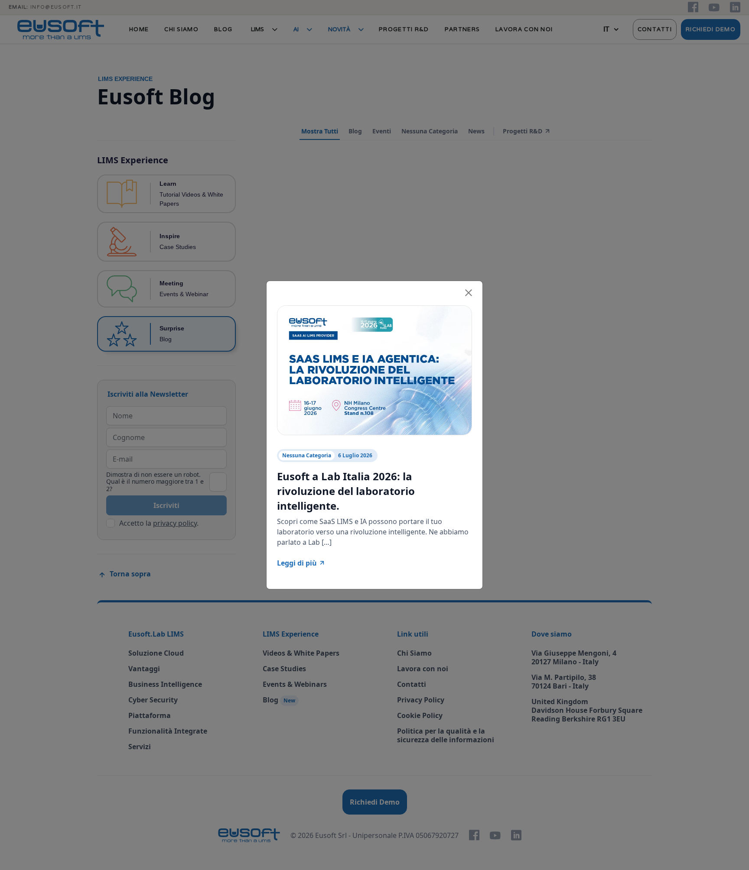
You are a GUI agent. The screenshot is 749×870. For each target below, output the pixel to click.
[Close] (468, 291)
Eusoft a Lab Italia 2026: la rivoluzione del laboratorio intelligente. (346, 490)
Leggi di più (297, 563)
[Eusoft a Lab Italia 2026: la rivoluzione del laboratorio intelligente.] (374, 369)
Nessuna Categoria (306, 455)
